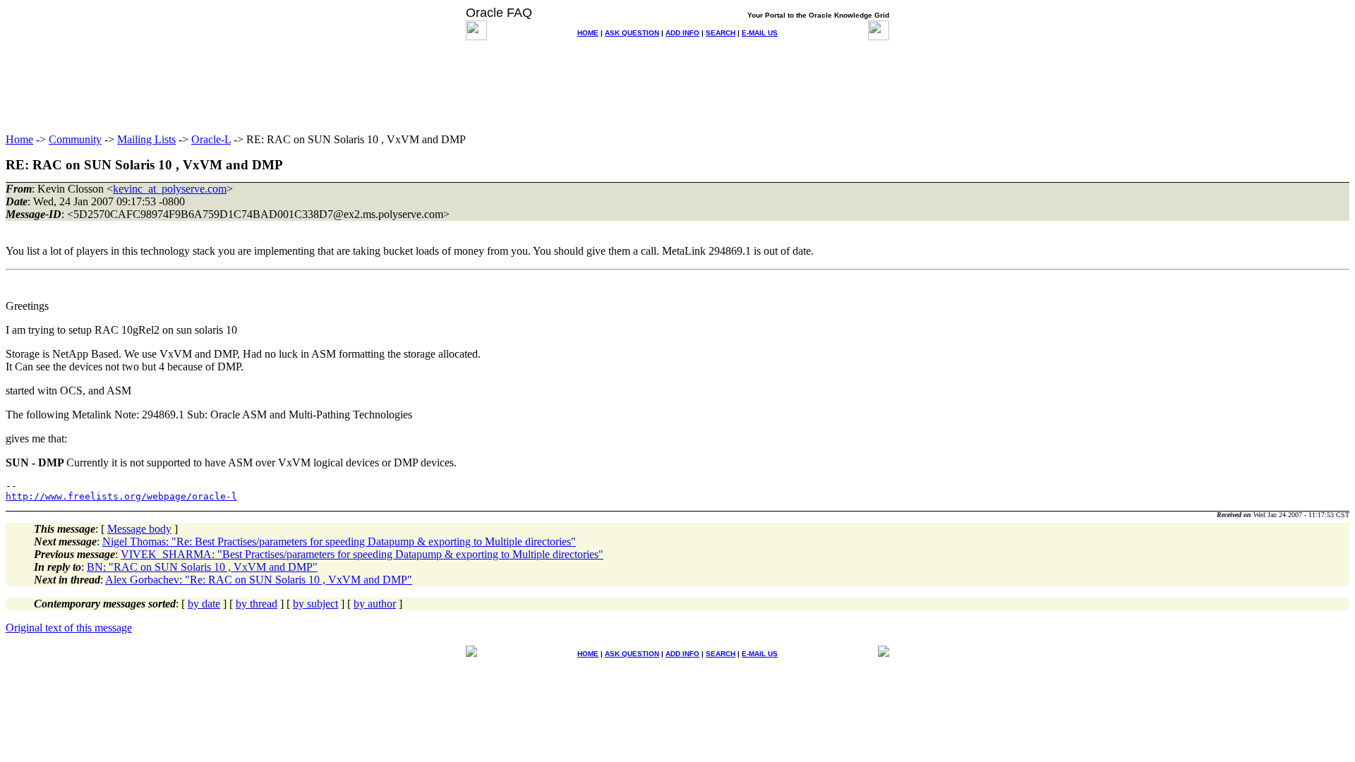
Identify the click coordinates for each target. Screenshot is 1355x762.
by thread (256, 604)
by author (375, 604)
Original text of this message (69, 628)
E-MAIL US (760, 33)
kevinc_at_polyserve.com (170, 189)
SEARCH (720, 33)
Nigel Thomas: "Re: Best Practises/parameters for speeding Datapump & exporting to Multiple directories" (339, 542)
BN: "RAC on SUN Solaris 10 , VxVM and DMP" (202, 567)
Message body (139, 529)
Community (75, 139)
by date (204, 604)
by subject (315, 604)
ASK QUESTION (632, 33)
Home (19, 139)
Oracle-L (211, 139)
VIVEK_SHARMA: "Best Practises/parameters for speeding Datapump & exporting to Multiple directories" (362, 554)
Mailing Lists (146, 139)
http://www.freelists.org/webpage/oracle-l (121, 496)
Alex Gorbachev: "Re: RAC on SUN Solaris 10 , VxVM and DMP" (258, 580)
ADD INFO (682, 33)
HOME (587, 33)
